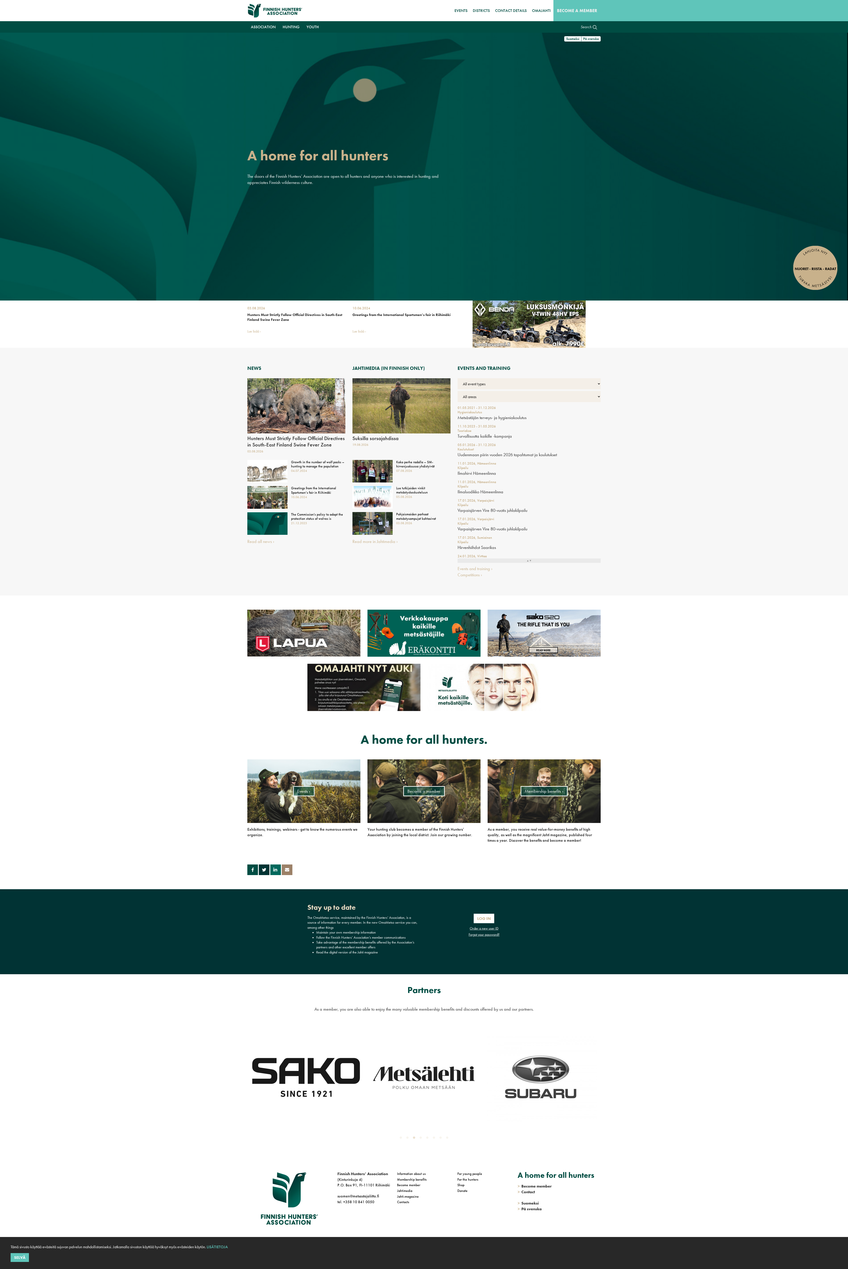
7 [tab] (441, 1139)
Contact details (511, 10)
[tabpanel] (306, 1077)
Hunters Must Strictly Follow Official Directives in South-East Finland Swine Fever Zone (294, 317)
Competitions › (470, 575)
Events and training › (475, 568)
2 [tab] (408, 1139)
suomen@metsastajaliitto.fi (358, 1196)
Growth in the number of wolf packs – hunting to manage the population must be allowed (317, 466)
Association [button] (263, 26)
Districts (481, 10)
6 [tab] (435, 1139)
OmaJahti (541, 10)
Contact (526, 1191)
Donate (462, 1190)
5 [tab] (428, 1139)
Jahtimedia (404, 1190)
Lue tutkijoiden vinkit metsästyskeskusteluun (412, 490)
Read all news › (260, 541)
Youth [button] (313, 26)
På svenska (591, 38)
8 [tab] (448, 1139)
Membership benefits (412, 1179)
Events (461, 10)
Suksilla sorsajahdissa (375, 438)
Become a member (577, 10)
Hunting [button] (291, 26)
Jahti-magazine (408, 1196)
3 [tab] (415, 1139)
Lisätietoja (217, 1246)
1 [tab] (401, 1139)
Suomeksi (572, 38)
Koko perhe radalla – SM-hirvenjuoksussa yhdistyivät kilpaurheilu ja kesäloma (415, 466)
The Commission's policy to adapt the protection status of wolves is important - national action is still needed (317, 520)
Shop (460, 1185)
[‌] (338, 1219)
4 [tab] (421, 1139)
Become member (408, 1185)
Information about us (411, 1173)
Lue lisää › (254, 331)
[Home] (276, 10)
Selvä (19, 1257)
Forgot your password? (484, 934)
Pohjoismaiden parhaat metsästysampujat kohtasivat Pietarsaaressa (416, 518)
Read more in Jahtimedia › (375, 541)
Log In (484, 918)
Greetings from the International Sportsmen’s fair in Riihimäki (401, 314)
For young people (469, 1173)
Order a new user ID (484, 928)
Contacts (403, 1202)
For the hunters (467, 1179)
